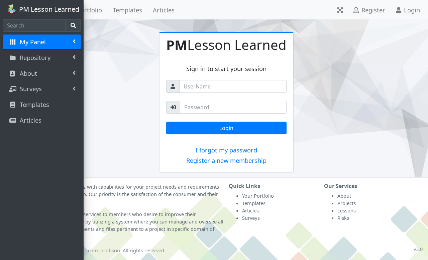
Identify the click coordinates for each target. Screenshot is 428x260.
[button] (340, 9)
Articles (164, 10)
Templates (127, 10)
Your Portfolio (258, 195)
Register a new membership (226, 160)
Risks (343, 217)
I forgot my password (226, 150)
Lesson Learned (226, 45)
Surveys (251, 217)
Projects (346, 203)
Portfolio (89, 10)
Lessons (346, 210)
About (344, 195)
